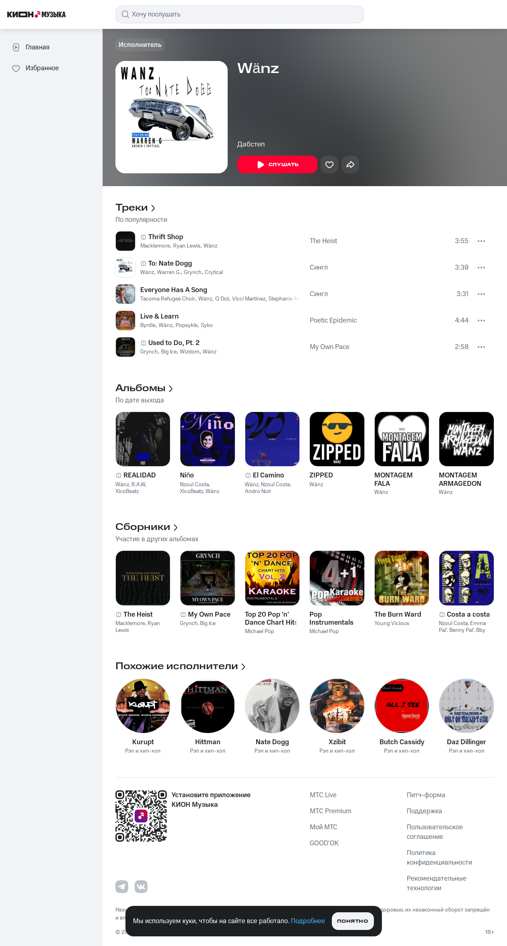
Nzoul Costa (194, 485)
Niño (187, 475)
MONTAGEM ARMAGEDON (460, 479)
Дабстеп (251, 144)
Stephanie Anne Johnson (298, 299)
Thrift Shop (165, 237)
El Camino (268, 475)
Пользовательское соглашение (435, 832)
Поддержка (424, 811)
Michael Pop (259, 631)
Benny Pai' (461, 630)
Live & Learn (159, 316)
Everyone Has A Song (173, 290)
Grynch (193, 272)
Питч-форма (426, 795)
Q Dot (222, 299)
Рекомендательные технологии (437, 883)
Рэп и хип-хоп (143, 751)
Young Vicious (391, 623)
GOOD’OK (324, 843)
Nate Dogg (272, 742)
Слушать (284, 164)
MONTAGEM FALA (393, 479)
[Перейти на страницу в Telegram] (121, 886)
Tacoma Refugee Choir (167, 299)
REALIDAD (139, 475)
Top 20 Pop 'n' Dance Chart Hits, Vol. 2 (272, 619)
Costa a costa (468, 615)
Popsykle (187, 325)
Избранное (42, 68)
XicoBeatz (127, 491)
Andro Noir (258, 491)
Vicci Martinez (248, 299)
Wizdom (190, 352)
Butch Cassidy (402, 742)
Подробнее (308, 921)
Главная (37, 47)
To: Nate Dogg (170, 263)
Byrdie (148, 325)
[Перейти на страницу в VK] (141, 886)
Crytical (214, 272)
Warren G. (169, 272)
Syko (207, 325)
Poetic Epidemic (333, 320)
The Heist (323, 241)
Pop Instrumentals (331, 619)
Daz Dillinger (466, 742)
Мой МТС (323, 827)
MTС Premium (330, 811)
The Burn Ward (397, 615)
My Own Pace (329, 347)
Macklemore (155, 246)
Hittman (207, 742)
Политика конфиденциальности (439, 857)
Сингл (319, 267)
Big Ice (169, 352)
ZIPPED (321, 475)
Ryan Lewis (186, 246)
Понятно (352, 921)
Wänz (210, 246)
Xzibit (337, 742)
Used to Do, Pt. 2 (174, 343)
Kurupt (143, 742)
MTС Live (323, 795)
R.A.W (138, 485)
